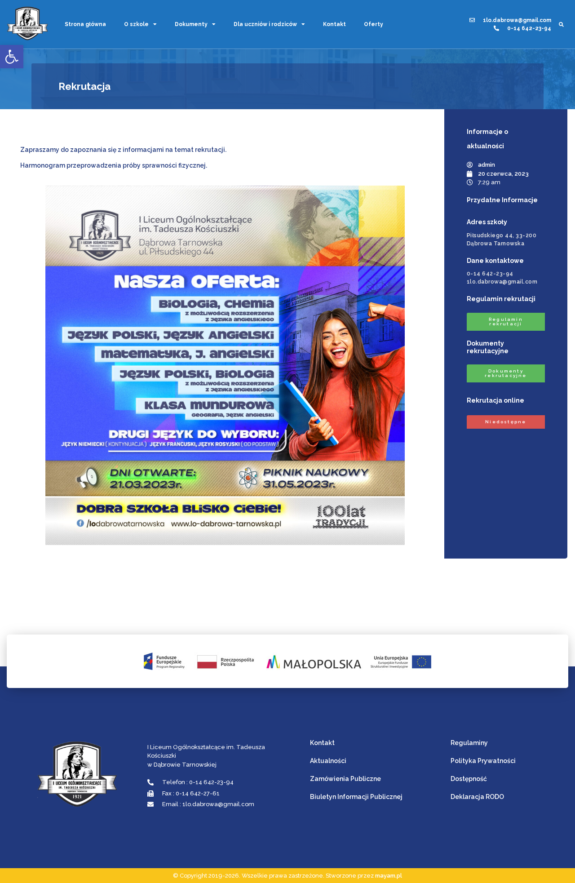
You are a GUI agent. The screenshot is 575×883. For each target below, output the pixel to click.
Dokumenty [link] (191, 24)
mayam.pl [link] (388, 875)
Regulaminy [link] (469, 742)
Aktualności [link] (328, 760)
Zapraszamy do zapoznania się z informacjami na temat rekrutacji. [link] (123, 149)
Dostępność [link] (469, 778)
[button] (561, 24)
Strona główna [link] (85, 24)
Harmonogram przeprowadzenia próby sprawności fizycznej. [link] (113, 165)
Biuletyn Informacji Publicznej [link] (356, 796)
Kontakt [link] (334, 24)
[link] (11, 56)
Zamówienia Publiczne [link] (345, 778)
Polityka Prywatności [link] (483, 760)
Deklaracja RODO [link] (477, 796)
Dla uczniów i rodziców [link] (265, 24)
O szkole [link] (136, 24)
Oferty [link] (373, 24)
